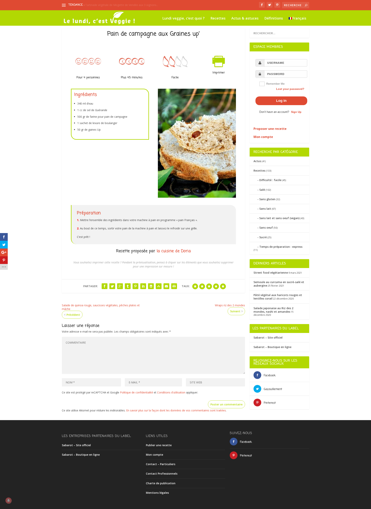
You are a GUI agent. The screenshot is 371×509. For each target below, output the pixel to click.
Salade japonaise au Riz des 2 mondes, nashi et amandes (273, 309)
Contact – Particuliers (160, 464)
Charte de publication (160, 483)
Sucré (263, 237)
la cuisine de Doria (174, 251)
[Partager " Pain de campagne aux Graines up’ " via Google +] (120, 286)
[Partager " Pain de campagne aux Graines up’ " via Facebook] (104, 286)
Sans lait (265, 208)
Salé (262, 190)
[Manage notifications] (8, 500)
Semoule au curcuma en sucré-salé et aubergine (279, 283)
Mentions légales (157, 493)
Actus (257, 161)
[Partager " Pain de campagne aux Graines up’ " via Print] (174, 286)
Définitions (273, 18)
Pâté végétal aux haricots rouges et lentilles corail (278, 296)
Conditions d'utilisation (171, 392)
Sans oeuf (266, 227)
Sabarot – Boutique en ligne (272, 347)
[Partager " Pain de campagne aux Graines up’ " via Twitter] (112, 286)
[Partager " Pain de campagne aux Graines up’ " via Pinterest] (135, 286)
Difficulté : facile (270, 180)
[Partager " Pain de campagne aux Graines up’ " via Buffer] (151, 286)
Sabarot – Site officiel (268, 337)
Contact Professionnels (161, 473)
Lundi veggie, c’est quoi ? (183, 18)
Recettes (217, 18)
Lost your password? (290, 88)
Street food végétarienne (271, 272)
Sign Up (296, 111)
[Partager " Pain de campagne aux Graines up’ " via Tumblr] (128, 286)
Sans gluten (267, 199)
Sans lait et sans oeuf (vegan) (279, 218)
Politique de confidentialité (136, 392)
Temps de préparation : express (280, 247)
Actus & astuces (245, 18)
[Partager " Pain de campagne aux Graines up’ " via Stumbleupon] (159, 286)
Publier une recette (159, 445)
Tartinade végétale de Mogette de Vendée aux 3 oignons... (121, 5)
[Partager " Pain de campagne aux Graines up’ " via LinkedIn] (143, 286)
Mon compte (154, 454)
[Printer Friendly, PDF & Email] (219, 69)
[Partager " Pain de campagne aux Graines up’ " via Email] (166, 286)
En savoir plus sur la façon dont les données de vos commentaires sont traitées (176, 410)
